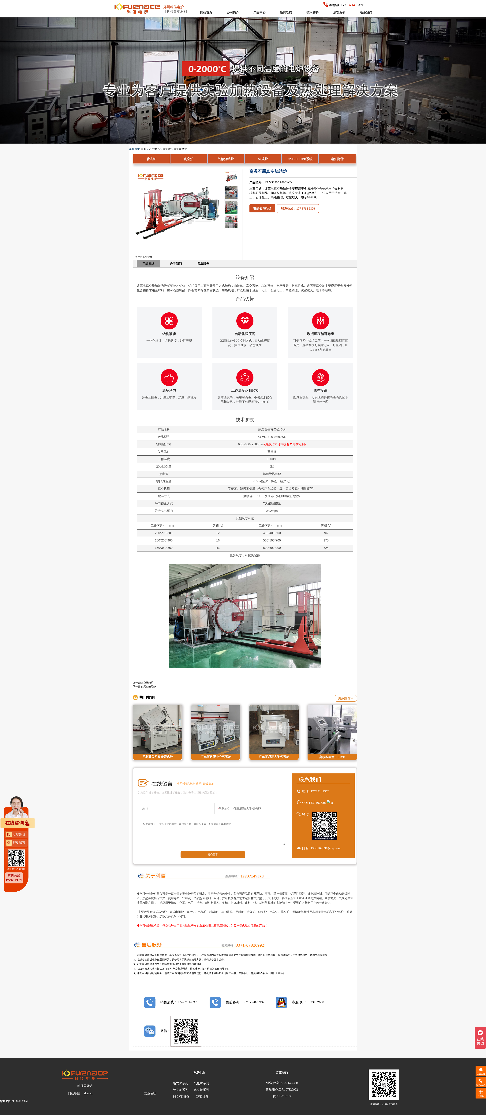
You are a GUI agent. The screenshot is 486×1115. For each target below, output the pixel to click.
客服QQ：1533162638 (308, 1002)
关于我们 (176, 263)
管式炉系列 (180, 1089)
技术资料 (313, 12)
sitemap (88, 1093)
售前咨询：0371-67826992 (245, 1002)
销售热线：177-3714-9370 (179, 1002)
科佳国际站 (85, 1085)
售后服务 (203, 263)
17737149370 (320, 791)
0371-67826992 (288, 1089)
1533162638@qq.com (326, 848)
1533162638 (317, 803)
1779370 (346, 5)
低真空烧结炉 (148, 686)
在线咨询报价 (262, 208)
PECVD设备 (181, 1096)
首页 (143, 149)
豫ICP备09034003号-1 (14, 1101)
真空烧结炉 (180, 149)
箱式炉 (263, 159)
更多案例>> (346, 698)
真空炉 (167, 149)
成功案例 (339, 12)
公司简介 (233, 12)
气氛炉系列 (201, 1083)
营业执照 (150, 1093)
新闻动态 (286, 12)
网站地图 (74, 1093)
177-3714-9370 (288, 1082)
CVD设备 (202, 1096)
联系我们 (366, 12)
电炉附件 (337, 159)
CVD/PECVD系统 (300, 159)
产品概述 (148, 263)
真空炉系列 (201, 1089)
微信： (165, 1031)
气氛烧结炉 (226, 159)
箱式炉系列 (180, 1083)
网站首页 (206, 12)
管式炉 (151, 159)
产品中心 (259, 12)
